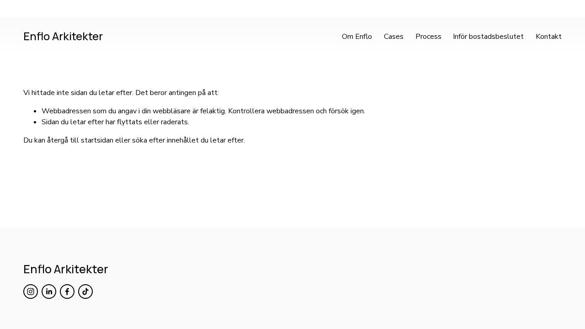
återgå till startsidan (80, 140)
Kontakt (549, 37)
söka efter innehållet (165, 140)
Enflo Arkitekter (63, 36)
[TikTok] (85, 291)
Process (428, 37)
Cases (394, 37)
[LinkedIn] (49, 291)
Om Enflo (357, 37)
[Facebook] (67, 291)
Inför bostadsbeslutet (488, 37)
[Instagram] (30, 291)
